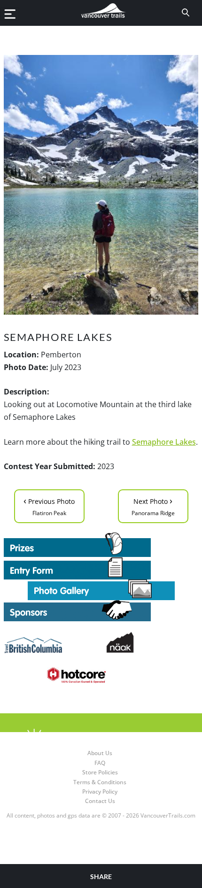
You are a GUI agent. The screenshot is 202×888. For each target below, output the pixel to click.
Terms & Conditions (99, 782)
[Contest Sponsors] (101, 610)
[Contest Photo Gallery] (101, 589)
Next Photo (153, 505)
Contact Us (100, 801)
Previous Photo (49, 505)
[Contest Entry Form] (101, 568)
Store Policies (100, 772)
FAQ (99, 763)
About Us (99, 753)
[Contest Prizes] (101, 545)
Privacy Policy (99, 791)
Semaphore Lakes (164, 442)
